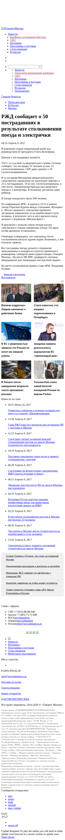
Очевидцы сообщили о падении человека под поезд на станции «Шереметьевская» (34, 412)
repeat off (13, 825)
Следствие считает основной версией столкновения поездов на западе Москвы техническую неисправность (31, 442)
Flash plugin (7, 837)
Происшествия (16, 102)
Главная (5, 96)
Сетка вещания (18, 49)
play (10, 796)
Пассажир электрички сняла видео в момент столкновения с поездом (33, 458)
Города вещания (10, 687)
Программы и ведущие (23, 46)
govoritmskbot (22, 617)
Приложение (22, 91)
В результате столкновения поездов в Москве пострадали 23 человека (34, 518)
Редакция (15, 52)
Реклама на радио (11, 682)
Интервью (16, 43)
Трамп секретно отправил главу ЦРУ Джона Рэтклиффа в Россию (30, 591)
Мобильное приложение (22, 653)
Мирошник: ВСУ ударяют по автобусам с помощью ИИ (28, 575)
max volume (14, 808)
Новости (13, 34)
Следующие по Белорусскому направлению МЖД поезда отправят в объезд (33, 472)
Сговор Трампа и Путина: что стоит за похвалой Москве (32, 558)
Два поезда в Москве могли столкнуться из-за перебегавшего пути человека (34, 533)
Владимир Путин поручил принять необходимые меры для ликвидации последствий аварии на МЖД (28, 502)
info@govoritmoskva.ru (29, 623)
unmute (12, 805)
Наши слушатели (11, 693)
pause (11, 799)
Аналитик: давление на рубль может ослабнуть (32, 583)
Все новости (8, 277)
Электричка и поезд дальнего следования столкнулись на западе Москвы (31, 547)
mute (10, 802)
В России (13, 105)
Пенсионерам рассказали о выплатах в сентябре (33, 566)
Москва (12, 108)
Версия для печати (14, 274)
